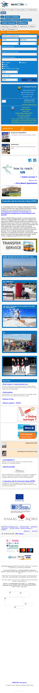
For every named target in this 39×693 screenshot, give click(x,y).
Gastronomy (23, 26)
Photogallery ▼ (12, 29)
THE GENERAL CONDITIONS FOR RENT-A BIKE (24, 120)
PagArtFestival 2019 (31, 443)
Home (3, 32)
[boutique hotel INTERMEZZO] (6, 141)
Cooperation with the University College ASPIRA (18, 32)
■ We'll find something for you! (9, 527)
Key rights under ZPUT (24, 117)
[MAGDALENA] (6, 153)
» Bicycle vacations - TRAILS (11, 403)
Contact (11, 9)
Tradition (14, 26)
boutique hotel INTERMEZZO (18, 132)
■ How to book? (24, 527)
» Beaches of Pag (7, 399)
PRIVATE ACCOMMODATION (11, 20)
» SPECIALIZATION (8, 467)
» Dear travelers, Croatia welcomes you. (15, 384)
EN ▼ (3, 13)
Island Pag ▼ (6, 26)
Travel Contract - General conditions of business (24, 119)
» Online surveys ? (28, 177)
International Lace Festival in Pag (27, 451)
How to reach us (21, 9)
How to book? (25, 107)
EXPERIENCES (22, 23)
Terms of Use (26, 111)
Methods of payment (26, 109)
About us (4, 9)
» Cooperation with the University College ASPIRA (18, 481)
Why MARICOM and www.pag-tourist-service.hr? (23, 122)
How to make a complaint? (24, 115)
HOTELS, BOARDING (12, 17)
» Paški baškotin (7, 392)
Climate (32, 26)
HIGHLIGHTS (8, 128)
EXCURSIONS (26, 20)
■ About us (27, 531)
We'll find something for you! (29, 104)
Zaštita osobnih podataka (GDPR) (24, 113)
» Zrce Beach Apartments (25, 183)
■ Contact (35, 531)
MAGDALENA (15, 144)
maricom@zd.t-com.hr (29, 102)
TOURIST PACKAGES (8, 23)
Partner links (32, 9)
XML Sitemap (19, 533)
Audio (3, 29)
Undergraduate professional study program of (16, 211)
